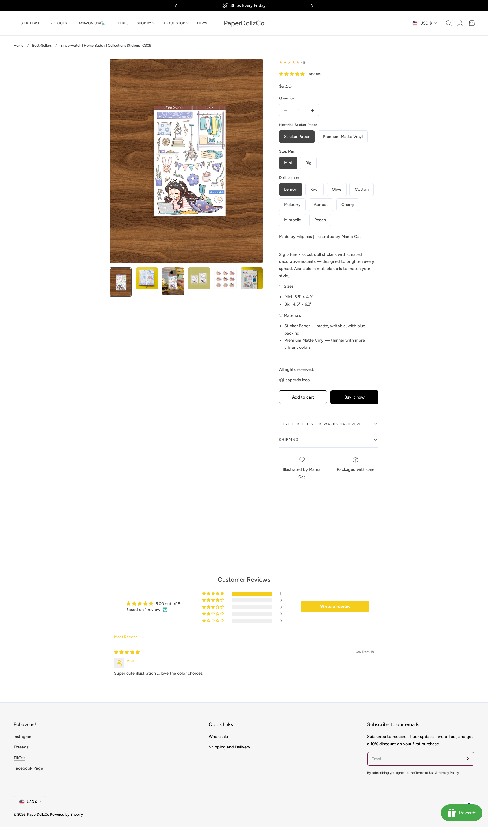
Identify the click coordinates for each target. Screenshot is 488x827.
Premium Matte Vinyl (343, 136)
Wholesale (218, 736)
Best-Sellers (42, 45)
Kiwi (314, 189)
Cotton (362, 189)
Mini (288, 162)
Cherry (347, 204)
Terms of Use (425, 773)
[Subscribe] (467, 758)
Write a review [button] (335, 606)
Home (18, 45)
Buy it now (354, 397)
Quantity (286, 98)
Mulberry (292, 204)
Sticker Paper (297, 136)
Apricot (321, 204)
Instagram (23, 736)
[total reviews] (328, 62)
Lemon (290, 189)
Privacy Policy (448, 773)
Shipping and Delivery (229, 747)
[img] (127, 652)
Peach (320, 219)
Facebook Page (28, 768)
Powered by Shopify (66, 814)
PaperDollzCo (38, 814)
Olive (336, 189)
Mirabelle (292, 219)
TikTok (19, 757)
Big (308, 162)
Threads (21, 747)
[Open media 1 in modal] (253, 69)
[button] (449, 23)
